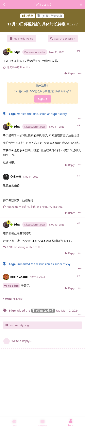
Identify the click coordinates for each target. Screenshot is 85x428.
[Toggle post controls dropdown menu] (79, 73)
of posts (41, 4)
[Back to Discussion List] (4, 4)
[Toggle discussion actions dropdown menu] (81, 4)
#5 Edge (13, 286)
